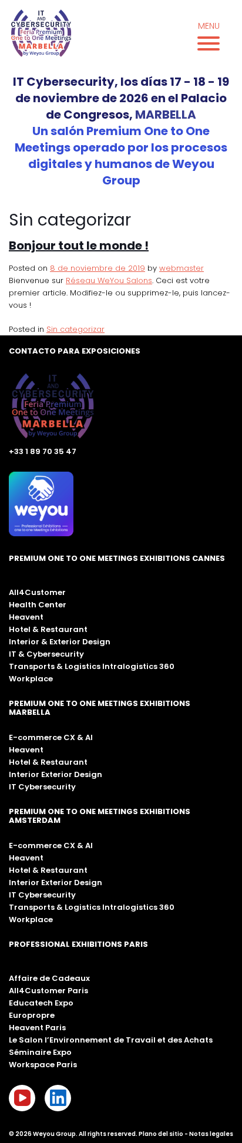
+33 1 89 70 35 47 (42, 451)
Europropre (32, 1015)
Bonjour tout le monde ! (79, 245)
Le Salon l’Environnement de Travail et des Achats (111, 1039)
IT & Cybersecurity (46, 654)
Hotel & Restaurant (48, 629)
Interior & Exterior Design (59, 641)
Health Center (37, 604)
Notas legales (211, 1133)
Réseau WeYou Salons (109, 280)
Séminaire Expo (40, 1052)
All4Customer (37, 592)
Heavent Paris (37, 1027)
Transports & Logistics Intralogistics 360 (91, 666)
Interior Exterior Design (55, 774)
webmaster (181, 268)
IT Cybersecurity (42, 786)
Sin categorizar (75, 329)
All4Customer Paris (48, 990)
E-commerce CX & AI (51, 737)
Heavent (26, 617)
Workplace (31, 678)
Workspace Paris (43, 1064)
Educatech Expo (41, 1002)
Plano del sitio (161, 1133)
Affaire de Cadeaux (49, 978)
